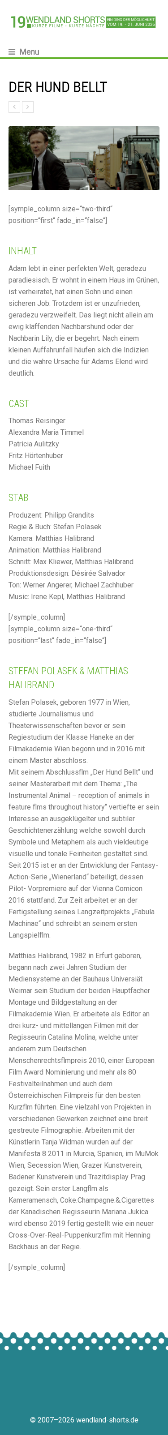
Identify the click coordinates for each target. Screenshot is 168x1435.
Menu (29, 51)
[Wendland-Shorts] (84, 21)
